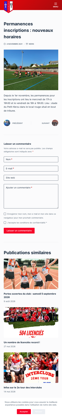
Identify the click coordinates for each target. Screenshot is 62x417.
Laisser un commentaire (19, 230)
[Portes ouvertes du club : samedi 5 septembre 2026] (31, 274)
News (31, 44)
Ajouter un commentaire (19, 187)
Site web (10, 177)
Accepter (24, 411)
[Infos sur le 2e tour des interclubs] (31, 367)
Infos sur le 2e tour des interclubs (23, 387)
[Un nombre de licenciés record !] (31, 322)
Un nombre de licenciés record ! (22, 342)
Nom (9, 159)
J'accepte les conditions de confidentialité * (27, 222)
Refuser (38, 411)
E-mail (10, 168)
